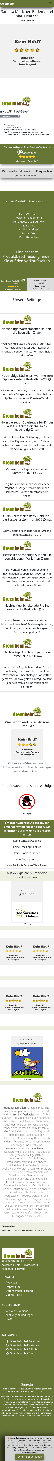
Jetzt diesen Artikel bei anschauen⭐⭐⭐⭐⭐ (11, 285)
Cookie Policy (14, 1294)
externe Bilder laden (30, 1456)
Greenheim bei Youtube (23, 1353)
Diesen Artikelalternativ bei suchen (40, 284)
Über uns (11, 1283)
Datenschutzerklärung (19, 1291)
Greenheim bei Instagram (25, 1345)
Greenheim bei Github (23, 1349)
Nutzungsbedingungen (20, 1315)
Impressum (13, 1287)
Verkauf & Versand (17, 1311)
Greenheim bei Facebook (24, 1341)
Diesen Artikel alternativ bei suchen (27, 173)
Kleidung (16, 1230)
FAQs (9, 1319)
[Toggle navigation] (50, 3)
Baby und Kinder (28, 1230)
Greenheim (7, 3)
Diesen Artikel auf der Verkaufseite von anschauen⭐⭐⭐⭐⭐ (27, 154)
